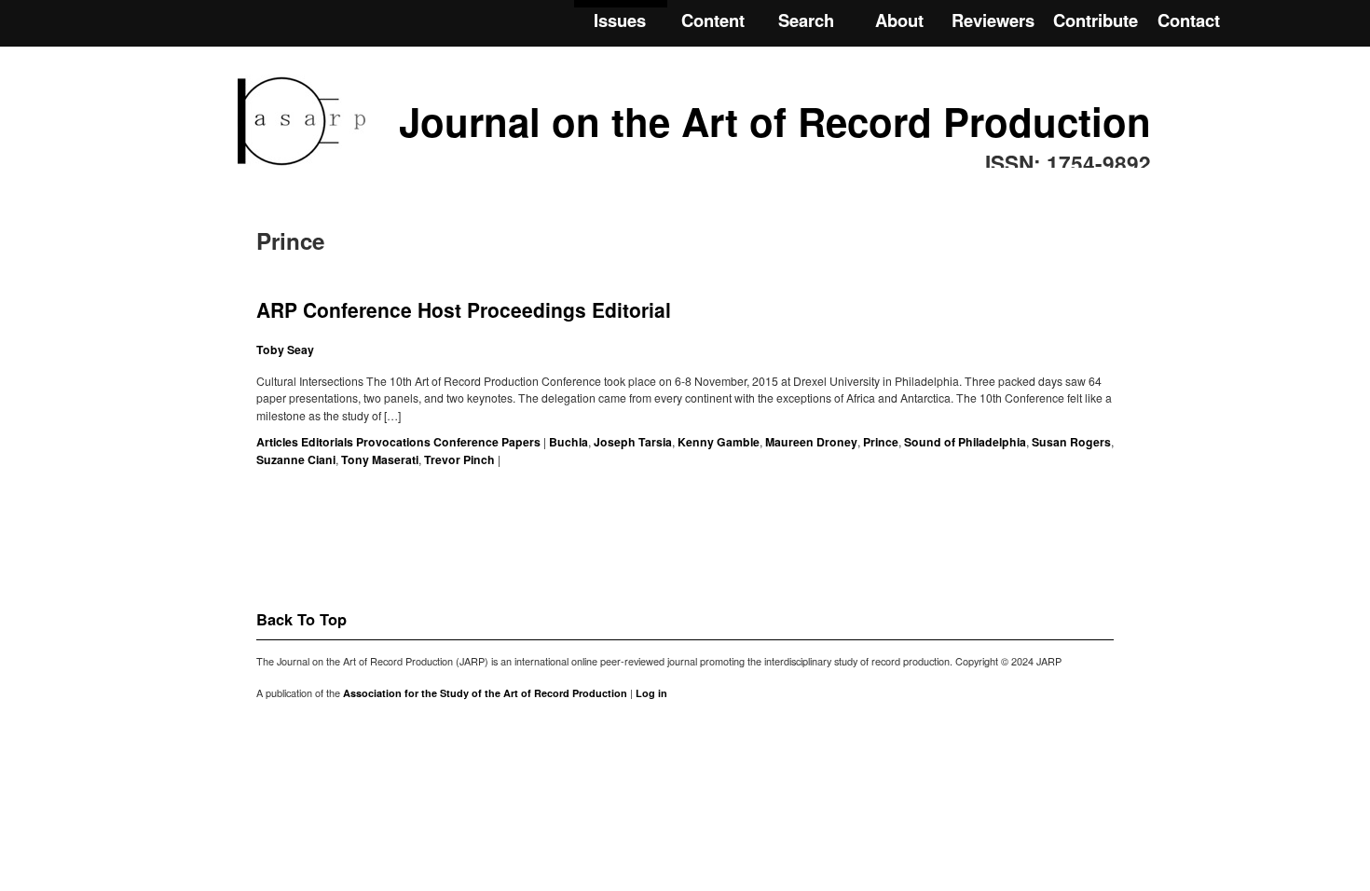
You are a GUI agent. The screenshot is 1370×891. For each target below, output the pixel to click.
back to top (301, 619)
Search (806, 20)
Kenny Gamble (719, 441)
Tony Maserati (379, 459)
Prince (880, 441)
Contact (1189, 20)
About (899, 20)
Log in (651, 693)
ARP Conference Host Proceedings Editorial (463, 309)
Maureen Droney (811, 441)
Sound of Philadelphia (965, 441)
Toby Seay (285, 349)
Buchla (568, 441)
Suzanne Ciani (296, 459)
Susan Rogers (1071, 441)
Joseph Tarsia (633, 441)
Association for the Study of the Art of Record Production (485, 693)
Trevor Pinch (459, 459)
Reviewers (993, 20)
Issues (620, 20)
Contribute (1095, 20)
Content (713, 20)
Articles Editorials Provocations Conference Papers (398, 441)
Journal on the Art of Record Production (775, 121)
